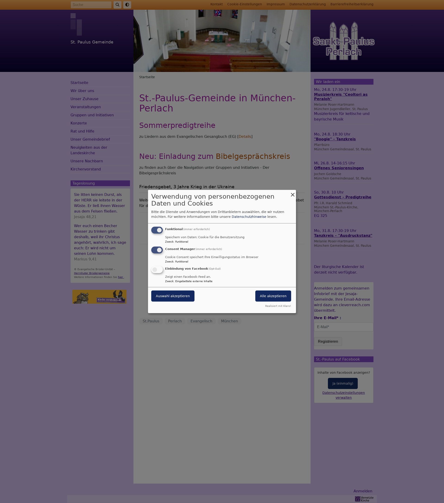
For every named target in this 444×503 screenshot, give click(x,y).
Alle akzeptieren (273, 296)
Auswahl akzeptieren (173, 296)
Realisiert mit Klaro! (278, 306)
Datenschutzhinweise (249, 217)
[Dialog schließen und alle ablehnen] (292, 193)
